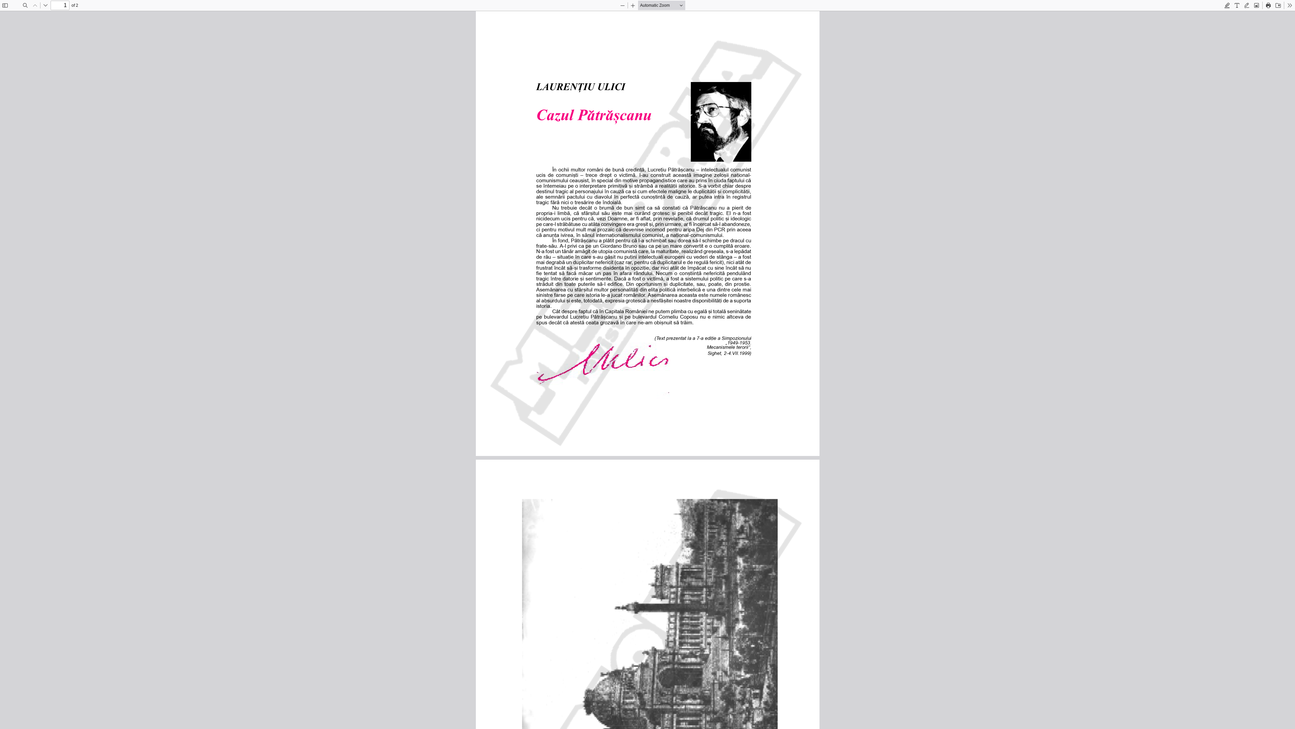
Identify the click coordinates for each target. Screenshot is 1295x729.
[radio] (1227, 5)
